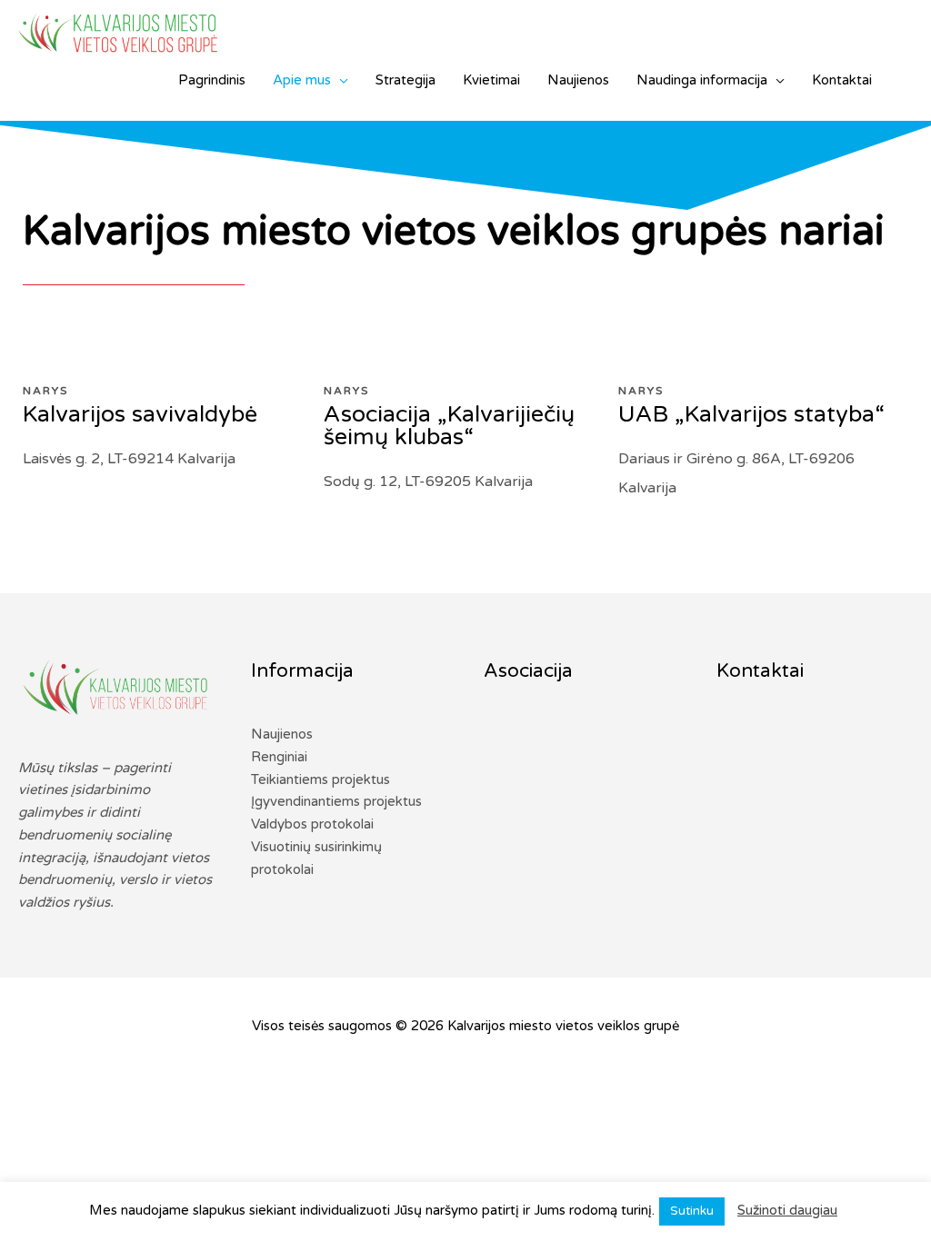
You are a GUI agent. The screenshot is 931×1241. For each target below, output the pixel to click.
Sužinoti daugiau (787, 1210)
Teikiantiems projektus (320, 779)
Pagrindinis (211, 80)
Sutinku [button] (692, 1211)
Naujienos (578, 80)
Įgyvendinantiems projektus (336, 801)
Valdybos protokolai (312, 824)
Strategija (405, 80)
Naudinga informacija (701, 80)
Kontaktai (842, 80)
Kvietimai (491, 80)
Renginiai (279, 757)
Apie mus (302, 80)
